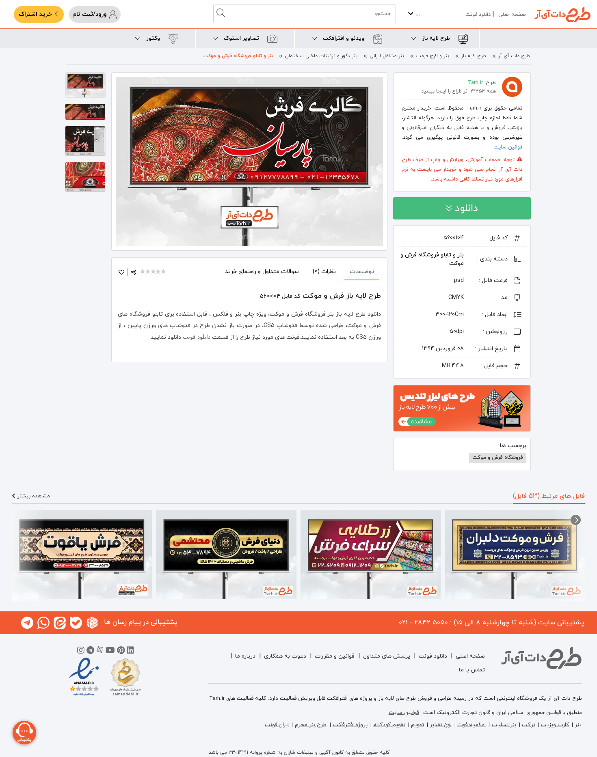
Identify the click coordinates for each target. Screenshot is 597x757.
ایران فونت (277, 725)
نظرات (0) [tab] (324, 271)
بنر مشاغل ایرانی (387, 56)
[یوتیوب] (110, 651)
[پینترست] (121, 651)
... (416, 14)
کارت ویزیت (555, 725)
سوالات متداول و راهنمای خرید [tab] (262, 271)
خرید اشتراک (36, 14)
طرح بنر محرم (311, 725)
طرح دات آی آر (514, 56)
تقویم (417, 725)
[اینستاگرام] (80, 651)
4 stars (159, 272)
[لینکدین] (130, 651)
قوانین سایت (507, 147)
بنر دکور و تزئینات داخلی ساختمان (321, 56)
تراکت (528, 725)
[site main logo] (562, 14)
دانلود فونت (478, 14)
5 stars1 (164, 272)
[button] (576, 520)
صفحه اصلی (512, 14)
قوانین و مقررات (335, 656)
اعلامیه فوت (471, 725)
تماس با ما (472, 670)
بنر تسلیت (504, 725)
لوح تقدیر (441, 725)
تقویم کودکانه (389, 725)
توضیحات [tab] (362, 271)
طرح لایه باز (473, 56)
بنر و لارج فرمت (432, 56)
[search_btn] (222, 13)
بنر (578, 725)
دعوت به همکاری (285, 656)
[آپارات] (100, 651)
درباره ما (245, 656)
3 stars (153, 272)
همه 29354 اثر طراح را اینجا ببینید (458, 91)
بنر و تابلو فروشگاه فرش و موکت (238, 56)
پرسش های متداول (386, 656)
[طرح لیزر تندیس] (462, 407)
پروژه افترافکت (350, 725)
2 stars (148, 272)
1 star (143, 272)
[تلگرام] (90, 651)
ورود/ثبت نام (90, 14)
